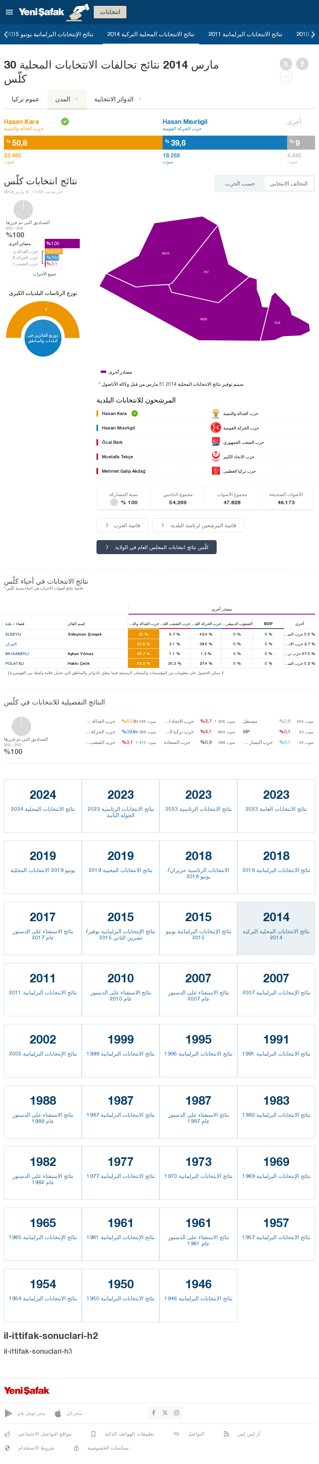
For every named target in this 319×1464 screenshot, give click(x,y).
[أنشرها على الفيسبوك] (304, 64)
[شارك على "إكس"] (288, 64)
